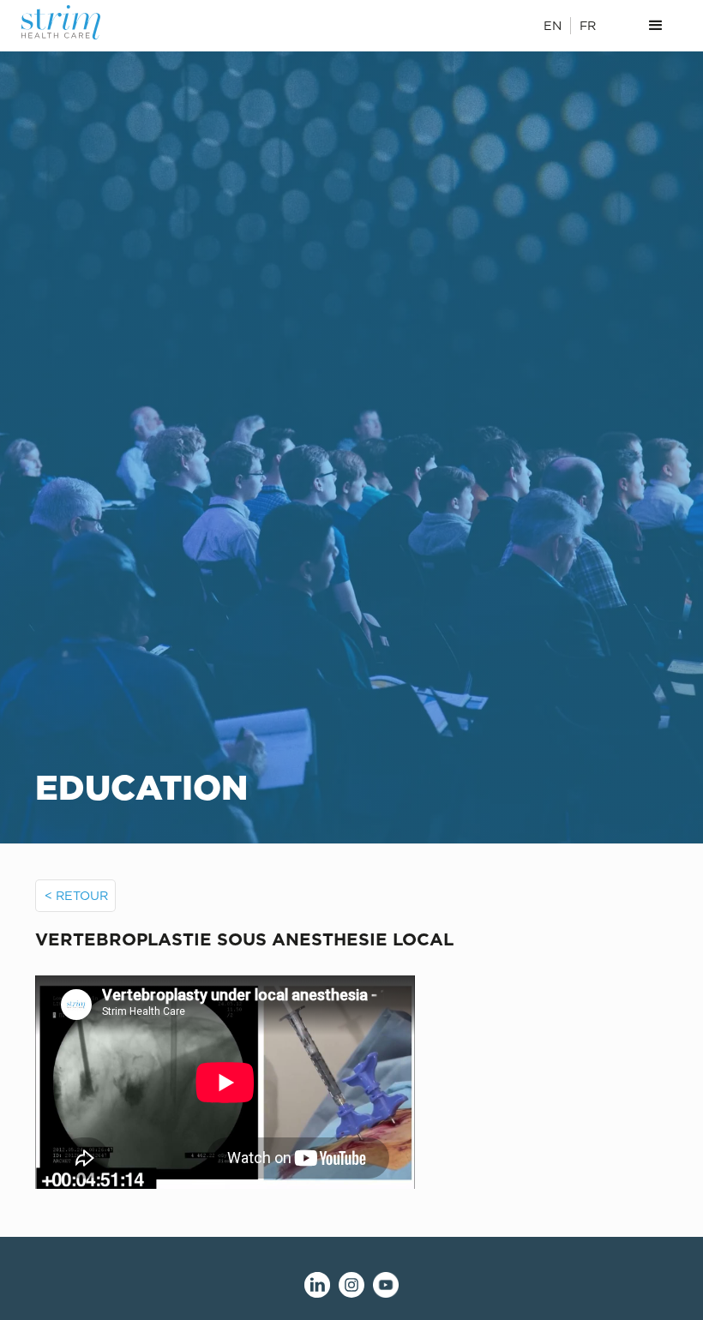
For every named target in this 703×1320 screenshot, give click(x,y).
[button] (656, 25)
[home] (71, 22)
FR (588, 25)
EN (553, 25)
